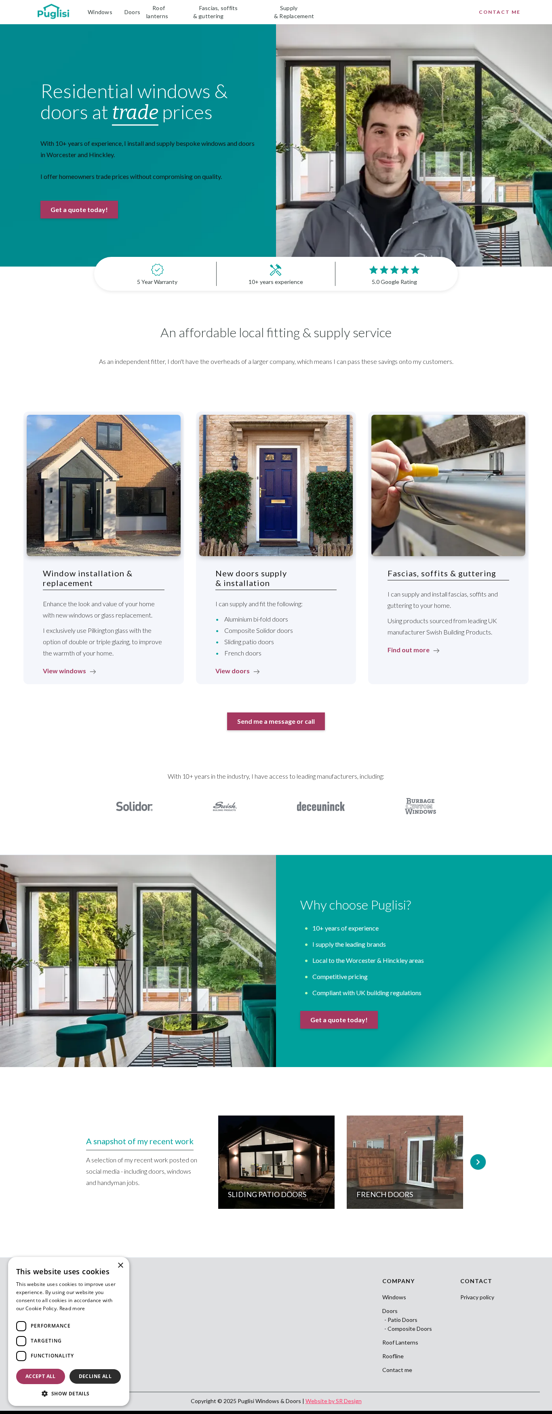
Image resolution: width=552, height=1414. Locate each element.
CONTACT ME (499, 12)
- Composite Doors (408, 1329)
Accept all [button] (40, 1376)
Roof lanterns (157, 11)
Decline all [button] (95, 1376)
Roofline (393, 1356)
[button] (478, 1162)
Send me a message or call (276, 721)
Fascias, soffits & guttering (215, 11)
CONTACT (476, 1281)
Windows (100, 11)
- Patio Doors (400, 1320)
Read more (72, 1308)
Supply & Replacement (294, 11)
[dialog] (68, 1331)
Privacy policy (477, 1297)
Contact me (397, 1370)
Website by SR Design (333, 1400)
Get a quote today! (79, 209)
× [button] (120, 1266)
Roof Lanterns (400, 1342)
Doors (132, 11)
